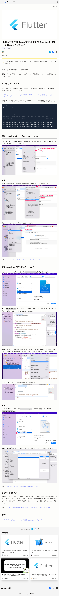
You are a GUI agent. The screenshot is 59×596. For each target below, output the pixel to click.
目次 (54, 6)
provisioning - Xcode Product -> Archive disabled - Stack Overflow (23, 260)
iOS (4, 48)
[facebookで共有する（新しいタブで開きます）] (53, 52)
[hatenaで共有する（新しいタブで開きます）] (50, 52)
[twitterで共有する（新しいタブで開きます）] (56, 52)
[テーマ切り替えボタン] (57, 2)
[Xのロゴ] (53, 588)
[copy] (55, 105)
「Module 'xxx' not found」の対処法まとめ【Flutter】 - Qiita (22, 486)
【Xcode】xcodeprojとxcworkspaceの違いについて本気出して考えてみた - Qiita (28, 507)
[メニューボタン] (2, 2)
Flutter (9, 48)
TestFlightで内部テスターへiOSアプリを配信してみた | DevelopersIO (23, 520)
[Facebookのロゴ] (50, 588)
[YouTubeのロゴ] (57, 588)
